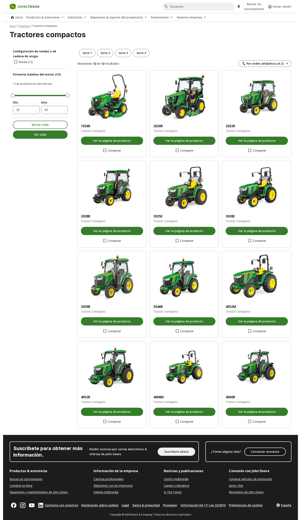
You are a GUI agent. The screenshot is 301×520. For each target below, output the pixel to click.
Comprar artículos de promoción (250, 479)
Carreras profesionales (109, 479)
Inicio (19, 17)
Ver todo (40, 134)
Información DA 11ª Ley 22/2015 (203, 505)
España (286, 505)
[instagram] (23, 505)
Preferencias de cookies (246, 505)
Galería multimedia (106, 492)
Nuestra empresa (189, 17)
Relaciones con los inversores (113, 485)
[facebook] (14, 505)
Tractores (24, 26)
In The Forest (173, 492)
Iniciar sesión (282, 6)
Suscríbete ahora (176, 452)
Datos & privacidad (146, 505)
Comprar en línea (21, 485)
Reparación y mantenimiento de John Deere (39, 492)
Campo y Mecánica (176, 485)
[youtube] (32, 505)
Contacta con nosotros (61, 505)
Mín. (16, 102)
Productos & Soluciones (43, 17)
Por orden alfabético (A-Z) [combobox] (265, 63)
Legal (125, 505)
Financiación (160, 17)
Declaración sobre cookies (99, 505)
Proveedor (170, 505)
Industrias (75, 17)
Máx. (44, 102)
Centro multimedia (176, 479)
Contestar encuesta (265, 452)
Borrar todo (40, 125)
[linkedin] (41, 505)
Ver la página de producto (112, 141)
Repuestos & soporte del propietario (117, 17)
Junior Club (236, 485)
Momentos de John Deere (246, 492)
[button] (87, 53)
